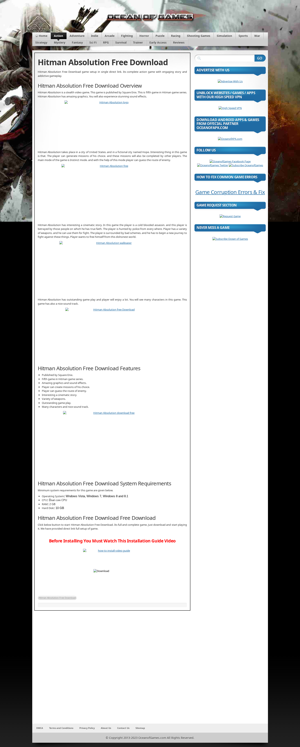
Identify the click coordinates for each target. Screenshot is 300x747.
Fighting (127, 36)
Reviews (178, 42)
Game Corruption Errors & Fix (230, 192)
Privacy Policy (87, 727)
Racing (175, 36)
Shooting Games (198, 36)
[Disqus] (112, 670)
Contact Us (123, 727)
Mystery (59, 42)
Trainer (138, 42)
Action (58, 36)
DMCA (39, 727)
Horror (144, 36)
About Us (106, 727)
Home (43, 36)
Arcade (109, 36)
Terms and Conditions (61, 727)
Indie (94, 36)
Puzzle (160, 36)
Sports (243, 36)
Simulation (224, 36)
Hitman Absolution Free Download (57, 597)
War (257, 36)
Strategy (41, 42)
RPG (106, 42)
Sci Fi (93, 42)
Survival (121, 42)
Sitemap (140, 727)
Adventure (77, 36)
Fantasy (77, 42)
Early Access (158, 42)
